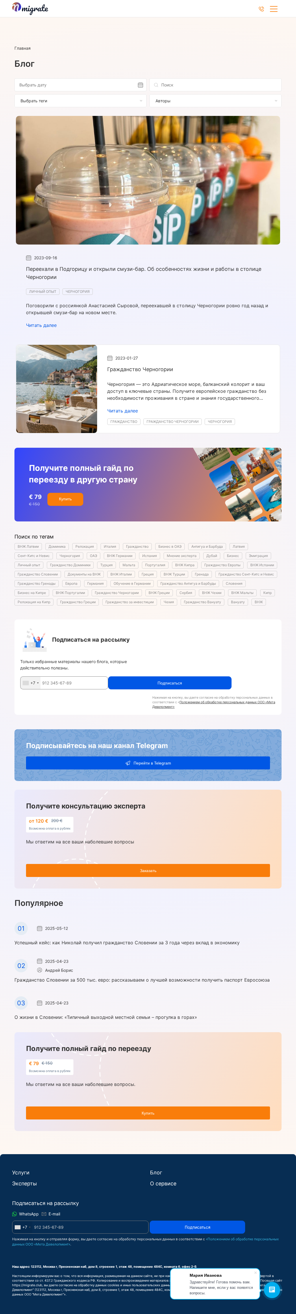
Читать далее (41, 325)
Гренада (202, 574)
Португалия (155, 565)
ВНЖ (259, 602)
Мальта (129, 565)
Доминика (57, 546)
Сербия (186, 593)
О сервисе (163, 1183)
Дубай (211, 556)
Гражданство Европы (222, 565)
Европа (71, 583)
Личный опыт (42, 291)
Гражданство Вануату (202, 602)
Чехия (169, 602)
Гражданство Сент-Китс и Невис (246, 574)
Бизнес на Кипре (32, 593)
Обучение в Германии (132, 583)
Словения (234, 583)
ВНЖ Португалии (70, 593)
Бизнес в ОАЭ (170, 546)
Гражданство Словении (38, 574)
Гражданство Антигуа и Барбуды (188, 583)
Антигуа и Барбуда (207, 546)
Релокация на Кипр (34, 602)
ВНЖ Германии (119, 556)
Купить (65, 499)
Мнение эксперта (182, 556)
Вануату (238, 602)
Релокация (84, 546)
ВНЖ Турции (174, 574)
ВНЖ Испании (262, 565)
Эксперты (24, 1183)
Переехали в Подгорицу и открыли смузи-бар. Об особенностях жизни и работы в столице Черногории (143, 273)
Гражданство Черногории (140, 369)
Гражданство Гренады (37, 583)
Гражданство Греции (78, 602)
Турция (106, 565)
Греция (148, 574)
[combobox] (30, 683)
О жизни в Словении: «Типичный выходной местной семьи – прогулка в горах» (105, 1017)
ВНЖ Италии (121, 574)
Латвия (239, 546)
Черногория (78, 291)
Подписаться (197, 1227)
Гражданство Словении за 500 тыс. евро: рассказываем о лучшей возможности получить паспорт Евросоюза (142, 980)
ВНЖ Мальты (242, 593)
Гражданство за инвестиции (130, 602)
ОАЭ (93, 556)
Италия (110, 546)
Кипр (267, 593)
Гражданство (123, 421)
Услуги (20, 1172)
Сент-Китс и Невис (34, 556)
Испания (149, 556)
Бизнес (233, 556)
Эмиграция (258, 556)
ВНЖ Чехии (211, 593)
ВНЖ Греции (159, 593)
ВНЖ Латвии (28, 546)
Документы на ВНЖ (84, 574)
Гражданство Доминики (70, 565)
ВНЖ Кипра (185, 565)
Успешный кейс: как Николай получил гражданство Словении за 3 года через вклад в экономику (127, 942)
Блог (156, 1172)
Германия (95, 583)
